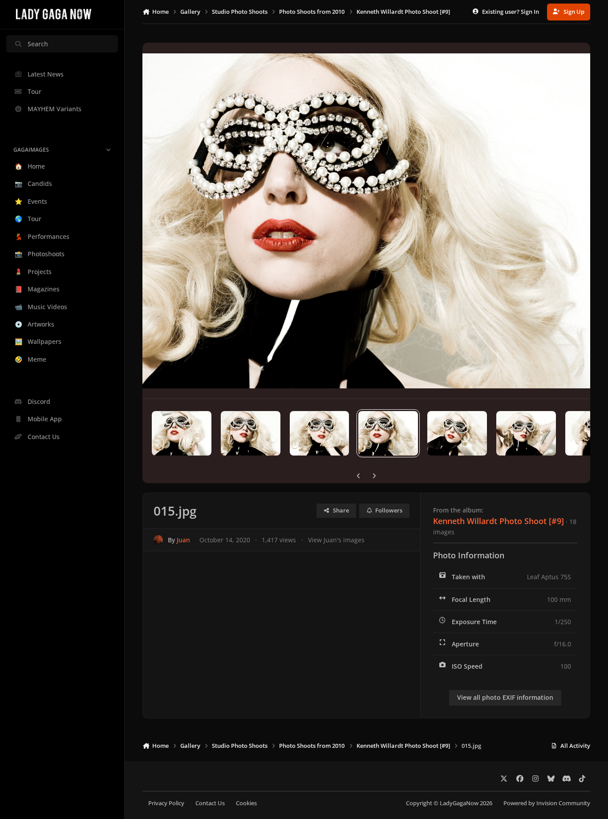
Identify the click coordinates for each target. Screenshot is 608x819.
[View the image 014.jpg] (457, 433)
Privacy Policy (166, 803)
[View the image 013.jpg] (526, 433)
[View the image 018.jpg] (181, 433)
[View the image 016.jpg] (319, 433)
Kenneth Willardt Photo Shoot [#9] (498, 521)
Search (38, 44)
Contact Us (210, 803)
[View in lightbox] (366, 221)
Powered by (546, 803)
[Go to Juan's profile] (158, 540)
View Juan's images (336, 540)
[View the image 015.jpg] (388, 433)
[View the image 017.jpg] (250, 433)
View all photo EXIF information (505, 697)
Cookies (246, 803)
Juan (183, 540)
